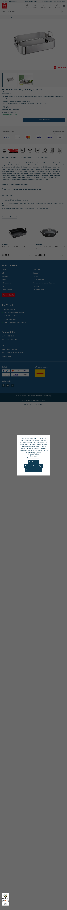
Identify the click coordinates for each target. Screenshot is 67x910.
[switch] (5, 904)
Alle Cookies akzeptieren (33, 470)
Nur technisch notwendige (33, 466)
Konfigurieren (33, 462)
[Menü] (8, 894)
